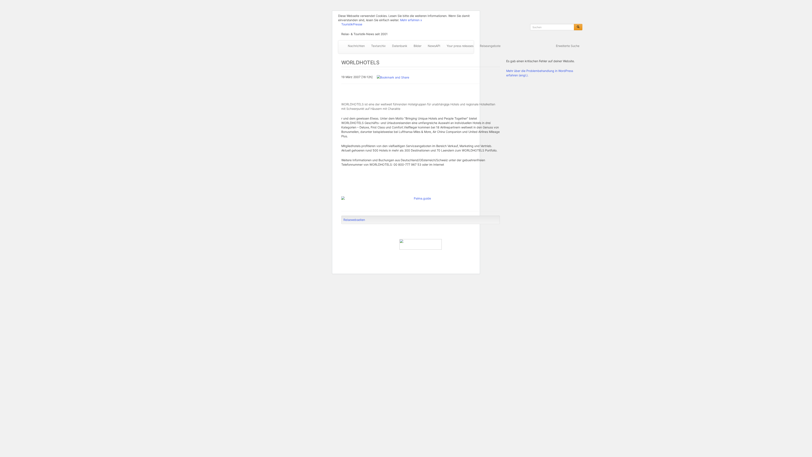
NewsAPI (434, 46)
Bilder (417, 46)
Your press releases (460, 46)
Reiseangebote (490, 46)
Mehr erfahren (410, 20)
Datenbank (399, 46)
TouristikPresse (351, 24)
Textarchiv (378, 46)
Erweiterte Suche (567, 46)
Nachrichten (356, 46)
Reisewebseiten (354, 220)
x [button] (421, 20)
